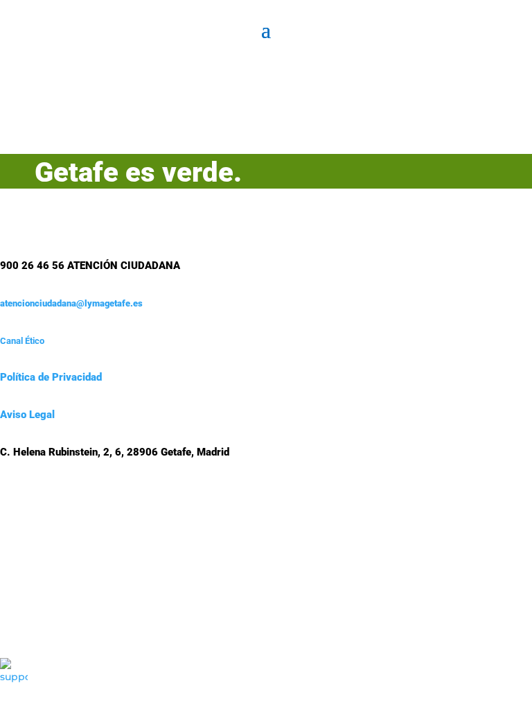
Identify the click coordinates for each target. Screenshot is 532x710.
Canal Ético (22, 341)
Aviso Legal (27, 414)
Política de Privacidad (51, 377)
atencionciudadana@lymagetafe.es (71, 303)
